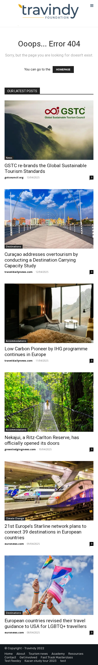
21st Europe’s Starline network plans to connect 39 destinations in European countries (45, 531)
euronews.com (14, 543)
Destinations (13, 246)
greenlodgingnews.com (20, 449)
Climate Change (15, 518)
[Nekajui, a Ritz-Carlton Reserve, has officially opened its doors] (49, 402)
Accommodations (16, 341)
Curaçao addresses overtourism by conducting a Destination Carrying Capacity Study (41, 260)
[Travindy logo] (48, 11)
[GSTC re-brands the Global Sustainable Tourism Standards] (49, 130)
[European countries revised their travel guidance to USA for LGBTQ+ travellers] (49, 585)
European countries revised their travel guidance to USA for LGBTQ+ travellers (46, 623)
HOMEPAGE (63, 69)
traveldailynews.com (18, 272)
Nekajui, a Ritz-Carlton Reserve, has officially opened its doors (42, 440)
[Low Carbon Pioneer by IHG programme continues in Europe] (49, 313)
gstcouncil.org (14, 177)
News (9, 157)
